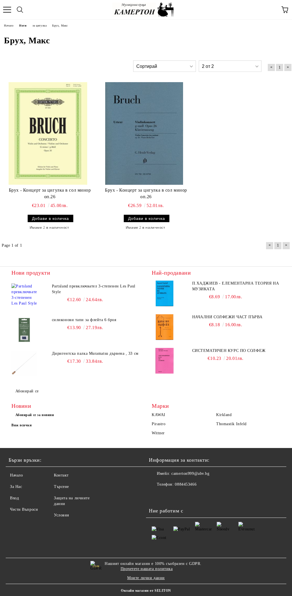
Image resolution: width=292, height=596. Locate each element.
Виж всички (21, 425)
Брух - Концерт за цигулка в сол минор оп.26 (50, 193)
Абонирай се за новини (34, 415)
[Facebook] (156, 495)
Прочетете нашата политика (147, 569)
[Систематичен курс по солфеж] (164, 361)
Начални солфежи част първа (227, 317)
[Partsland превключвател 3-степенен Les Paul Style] (24, 296)
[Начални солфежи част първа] (164, 327)
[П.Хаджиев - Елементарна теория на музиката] (164, 293)
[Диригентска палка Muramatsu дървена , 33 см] (24, 363)
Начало (16, 475)
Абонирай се (27, 391)
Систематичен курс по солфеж (229, 350)
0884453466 (185, 484)
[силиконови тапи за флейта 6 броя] (24, 330)
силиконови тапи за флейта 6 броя (84, 320)
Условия (61, 515)
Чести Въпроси (24, 509)
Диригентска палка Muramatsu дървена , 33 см (95, 353)
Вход (14, 498)
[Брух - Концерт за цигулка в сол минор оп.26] (48, 133)
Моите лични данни (146, 578)
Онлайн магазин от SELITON (146, 591)
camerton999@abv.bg (190, 473)
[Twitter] (168, 495)
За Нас (16, 486)
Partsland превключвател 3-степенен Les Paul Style (93, 289)
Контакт (61, 475)
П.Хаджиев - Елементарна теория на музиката (235, 286)
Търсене (61, 486)
